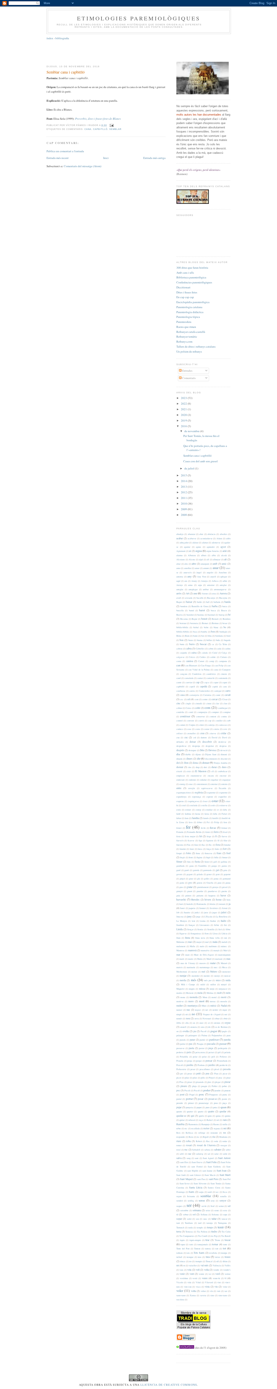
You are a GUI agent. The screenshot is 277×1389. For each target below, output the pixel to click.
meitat (194, 971)
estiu (178, 809)
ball (207, 601)
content (212, 716)
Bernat (205, 623)
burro (192, 644)
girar (191, 878)
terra (178, 1231)
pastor (201, 1048)
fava (191, 822)
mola (199, 992)
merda (183, 980)
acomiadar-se (206, 538)
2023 (184, 398)
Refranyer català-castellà (190, 332)
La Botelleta (221, 916)
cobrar (179, 707)
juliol (223, 912)
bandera (183, 606)
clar (217, 703)
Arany (194, 580)
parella (227, 1039)
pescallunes (205, 1069)
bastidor (190, 614)
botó (228, 635)
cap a (206, 682)
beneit (204, 618)
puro (207, 1107)
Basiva (179, 614)
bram (190, 640)
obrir (225, 1018)
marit (181, 958)
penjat (199, 1060)
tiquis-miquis (195, 1240)
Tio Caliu (226, 1231)
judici (197, 912)
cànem (224, 673)
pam (228, 1035)
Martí (208, 958)
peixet (211, 1052)
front (191, 857)
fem (225, 822)
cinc (178, 703)
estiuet (188, 809)
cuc (186, 737)
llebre (216, 925)
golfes (206, 878)
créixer (179, 733)
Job (177, 912)
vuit (218, 1291)
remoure (214, 1132)
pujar (179, 1107)
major (198, 941)
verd (217, 1273)
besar (224, 623)
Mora (205, 997)
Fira (188, 844)
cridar (223, 733)
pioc (220, 1077)
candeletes (211, 673)
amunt (206, 568)
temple (200, 1227)
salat (216, 1153)
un (177, 1265)
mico (218, 980)
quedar (222, 1111)
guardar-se (212, 891)
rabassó (191, 1119)
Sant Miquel (186, 1179)
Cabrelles (200, 648)
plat (209, 1081)
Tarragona (222, 1222)
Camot (201, 661)
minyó (224, 984)
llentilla (210, 929)
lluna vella (214, 937)
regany (217, 1128)
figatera (209, 840)
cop (209, 720)
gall (215, 861)
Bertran (215, 623)
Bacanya (211, 597)
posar (200, 1098)
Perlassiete (181, 1069)
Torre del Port (183, 1248)
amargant (205, 563)
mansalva (205, 950)
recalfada (195, 1128)
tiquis (182, 1240)
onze (201, 1022)
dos (189, 767)
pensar (209, 1060)
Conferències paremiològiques (194, 282)
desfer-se (222, 741)
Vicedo (179, 1282)
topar (182, 1244)
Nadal (224, 1005)
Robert (199, 1141)
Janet (182, 908)
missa (202, 988)
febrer (199, 822)
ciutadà (198, 703)
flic (210, 844)
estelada (193, 805)
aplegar (223, 576)
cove (225, 728)
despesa (223, 745)
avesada (188, 597)
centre (205, 699)
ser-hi (203, 1206)
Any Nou (201, 576)
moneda (194, 997)
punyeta (189, 1107)
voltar (203, 1291)
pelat (204, 1056)
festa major (190, 836)
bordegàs (223, 631)
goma (216, 878)
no (193, 1014)
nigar (224, 1009)
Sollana (204, 1214)
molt (219, 992)
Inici (106, 158)
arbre (225, 580)
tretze (217, 1256)
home (219, 899)
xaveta (203, 1295)
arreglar (223, 585)
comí (190, 712)
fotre (188, 853)
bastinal (211, 614)
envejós (191, 788)
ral (218, 1119)
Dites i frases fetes (186, 292)
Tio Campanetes (186, 1235)
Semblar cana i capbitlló (66, 72)
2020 (184, 415)
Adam (219, 538)
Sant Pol (226, 1179)
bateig (221, 614)
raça (201, 1119)
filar (225, 840)
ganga (214, 865)
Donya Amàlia (220, 762)
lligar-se (183, 933)
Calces (192, 657)
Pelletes (223, 1056)
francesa (208, 853)
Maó (225, 950)
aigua (198, 551)
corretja (211, 724)
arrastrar (210, 585)
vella (206, 1269)
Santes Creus (214, 1187)
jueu (206, 912)
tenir (221, 1227)
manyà (216, 950)
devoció (223, 750)
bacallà (199, 597)
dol (178, 762)
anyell (213, 576)
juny (189, 916)
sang (189, 1158)
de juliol (189, 468)
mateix (179, 967)
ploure (183, 1086)
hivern (208, 899)
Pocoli (187, 1090)
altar (178, 563)
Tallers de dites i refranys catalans (196, 346)
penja (189, 1060)
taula (190, 1227)
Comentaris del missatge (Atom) (82, 166)
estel (184, 805)
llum (178, 937)
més (193, 980)
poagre (204, 1086)
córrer (201, 724)
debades (180, 741)
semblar (115, 129)
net (206, 1009)
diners (189, 758)
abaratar (191, 534)
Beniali (215, 618)
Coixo (188, 707)
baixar (189, 601)
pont (182, 1094)
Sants (191, 1191)
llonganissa (196, 933)
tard (199, 1222)
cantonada (222, 678)
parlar (182, 1043)
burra (182, 644)
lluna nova (200, 937)
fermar (224, 827)
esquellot (222, 796)
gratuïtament (203, 887)
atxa (214, 593)
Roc (208, 1141)
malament (180, 946)
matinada (191, 967)
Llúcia (224, 933)
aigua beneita (212, 550)
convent (190, 720)
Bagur (179, 601)
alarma (179, 555)
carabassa (180, 690)
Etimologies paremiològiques (138, 18)
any (189, 576)
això (225, 550)
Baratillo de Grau (200, 606)
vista (207, 1286)
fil (218, 840)
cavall (227, 694)
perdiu (190, 1065)
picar (225, 1073)
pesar (192, 1069)
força (208, 848)
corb (228, 720)
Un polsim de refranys (189, 351)
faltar (178, 818)
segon (179, 1196)
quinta (227, 1115)
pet (181, 1073)
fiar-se (224, 836)
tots (188, 1252)
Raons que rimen (186, 327)
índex (50, 38)
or (209, 1022)
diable (188, 754)
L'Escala (208, 916)
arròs (179, 593)
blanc (216, 627)
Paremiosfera (183, 322)
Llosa (215, 933)
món (228, 992)
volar (225, 1286)
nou (188, 1018)
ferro (216, 831)
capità (215, 686)
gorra (182, 882)
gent (218, 874)
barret (202, 610)
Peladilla (184, 1056)
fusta (197, 861)
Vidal (198, 1282)
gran (219, 882)
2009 (184, 509)
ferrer (207, 831)
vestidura (184, 1278)
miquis (192, 988)
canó (178, 678)
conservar (200, 716)
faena (197, 813)
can (178, 665)
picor (178, 1077)
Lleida (179, 929)
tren (199, 1256)
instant (222, 903)
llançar (191, 925)
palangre (180, 1035)
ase (195, 593)
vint (219, 1282)
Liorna (203, 920)
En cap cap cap (185, 297)
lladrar (213, 920)
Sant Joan (222, 1170)
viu (216, 1286)
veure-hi (216, 1278)
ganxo (224, 865)
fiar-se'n (180, 840)
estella (204, 805)
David (214, 737)
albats (203, 555)
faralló (215, 818)
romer (179, 1145)
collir (197, 707)
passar (223, 1044)
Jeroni (224, 908)
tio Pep (214, 1235)
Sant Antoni (224, 1158)
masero (202, 963)
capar (215, 682)
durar (214, 767)
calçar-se (180, 657)
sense (202, 1200)
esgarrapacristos (183, 792)
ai (190, 550)
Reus (191, 1136)
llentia (200, 929)
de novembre (192, 431)
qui (192, 1115)
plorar (227, 1081)
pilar (187, 1077)
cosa (189, 728)
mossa (213, 1001)
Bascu (224, 610)
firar (196, 844)
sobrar (185, 1214)
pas (190, 1043)
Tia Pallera (202, 1231)
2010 (184, 503)
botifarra (219, 635)
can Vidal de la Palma (199, 669)
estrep (198, 809)
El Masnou (200, 771)
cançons (183, 673)
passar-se (180, 1048)
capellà (203, 686)
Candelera (196, 673)
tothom (179, 1252)
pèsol (216, 1069)
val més (204, 1265)
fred (228, 853)
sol (194, 1214)
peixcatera (200, 1052)
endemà (192, 779)
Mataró (224, 963)
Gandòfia (202, 865)
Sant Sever (185, 1183)
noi (225, 1014)
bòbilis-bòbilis (182, 631)
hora (228, 899)
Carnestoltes (204, 690)
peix (189, 1052)
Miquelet (180, 988)
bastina (200, 614)
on (194, 1022)
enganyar (226, 779)
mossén (223, 1001)
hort (181, 903)
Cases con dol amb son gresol (200, 461)
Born (187, 635)
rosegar (224, 1145)
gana (191, 865)
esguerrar (211, 792)
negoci (198, 1009)
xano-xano (181, 1295)
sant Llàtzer (195, 1175)
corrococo (223, 724)
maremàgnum (224, 954)
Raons (216, 1124)
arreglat (179, 589)
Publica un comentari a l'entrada (65, 151)
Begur (194, 618)
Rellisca (189, 1132)
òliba (178, 1022)
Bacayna (223, 597)
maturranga (205, 967)
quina (218, 1115)
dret (205, 767)
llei (225, 925)
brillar (209, 640)
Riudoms (223, 1136)
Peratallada (222, 1060)
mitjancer (223, 988)
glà (198, 878)
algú (201, 559)
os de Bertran (221, 1026)
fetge (209, 836)
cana (87, 129)
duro (224, 767)
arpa (200, 585)
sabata (207, 1149)
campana (223, 661)
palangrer (192, 1035)
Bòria (178, 635)
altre (194, 563)
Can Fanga (206, 665)
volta (193, 1291)
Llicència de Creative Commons (168, 1385)
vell (198, 1269)
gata (225, 870)
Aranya (204, 580)
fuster (207, 861)
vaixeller (193, 1265)
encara (211, 775)
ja (229, 903)
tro (190, 1261)
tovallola (213, 1252)
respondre (180, 1136)
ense (191, 784)
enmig (182, 784)
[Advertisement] (138, 50)
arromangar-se (220, 589)
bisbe (206, 627)
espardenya (181, 796)
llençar (190, 929)
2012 (184, 492)
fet (200, 836)
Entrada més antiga (154, 158)
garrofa (196, 870)
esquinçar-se (193, 801)
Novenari (207, 1018)
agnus (198, 546)
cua (178, 737)
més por (207, 980)
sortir (189, 1218)
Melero (213, 971)
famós (206, 818)
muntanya (192, 1005)
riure (178, 1141)
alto (186, 563)
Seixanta (191, 1196)
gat (217, 870)
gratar (190, 887)
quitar (182, 1119)
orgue (227, 1022)
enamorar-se (196, 775)
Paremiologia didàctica (189, 312)
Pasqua (200, 1043)
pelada (227, 1052)
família (195, 818)
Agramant (180, 550)
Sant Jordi (181, 1175)
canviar (188, 682)
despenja (196, 745)
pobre (224, 1086)
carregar (217, 690)
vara (181, 1269)
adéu (228, 538)
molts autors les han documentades (198, 114)
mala (215, 941)
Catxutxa (207, 694)
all (208, 559)
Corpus (192, 724)
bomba (204, 631)
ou (177, 1031)
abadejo (180, 534)
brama (200, 640)
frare (219, 853)
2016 (184, 426)
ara (185, 580)
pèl (219, 1052)
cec (181, 699)
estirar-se (223, 805)
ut (184, 1265)
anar (216, 567)
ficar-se (191, 840)
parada (183, 1039)
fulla (216, 857)
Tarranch (180, 1227)
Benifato (226, 618)
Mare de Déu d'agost (204, 954)
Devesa (212, 750)
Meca (224, 967)
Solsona (215, 1214)
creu (202, 733)
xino (212, 1295)
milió (202, 984)
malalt (224, 941)
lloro (207, 933)
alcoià (224, 555)
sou (197, 1218)
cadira (227, 648)
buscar (203, 644)
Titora (217, 1240)
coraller (219, 720)
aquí (178, 580)
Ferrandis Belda (194, 831)
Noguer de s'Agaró (212, 1014)
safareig (199, 1153)
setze (208, 1210)
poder (206, 1090)
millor (213, 984)
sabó (182, 1153)
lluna (187, 937)
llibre (228, 929)
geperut (227, 874)
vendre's (226, 1269)
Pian (216, 1073)
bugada (227, 640)
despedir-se (181, 745)
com (207, 707)
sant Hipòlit (192, 1170)
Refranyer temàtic (186, 336)
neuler (215, 1009)
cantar (200, 678)
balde (199, 601)
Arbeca (215, 580)
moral (214, 997)
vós (211, 1291)
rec (186, 1128)
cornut (182, 724)
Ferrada (179, 831)
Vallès (227, 1265)
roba (188, 1141)
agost (223, 546)
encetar (223, 775)
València (217, 1265)
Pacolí (203, 1031)
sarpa (201, 1191)
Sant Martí (225, 1175)
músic (213, 1005)
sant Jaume (207, 1170)
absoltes (223, 534)
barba (214, 606)
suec (205, 1218)
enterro (224, 784)
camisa (189, 661)
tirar (207, 1240)
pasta (191, 1048)
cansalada (188, 678)
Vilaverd (209, 1282)
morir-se (180, 1001)
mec (216, 967)
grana (227, 882)
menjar (183, 975)
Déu (202, 750)
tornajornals (202, 1244)
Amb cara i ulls (185, 273)
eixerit (179, 771)
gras (181, 887)
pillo (203, 1077)
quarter (190, 1111)
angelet (210, 572)
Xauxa (193, 1295)
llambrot (180, 925)
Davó (224, 737)
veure (205, 1278)
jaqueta (192, 908)
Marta (200, 958)
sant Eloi (184, 1162)
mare (187, 954)
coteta (216, 728)
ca (213, 644)
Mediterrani (181, 971)
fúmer (179, 861)
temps (210, 1227)
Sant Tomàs (216, 1183)
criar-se (212, 733)
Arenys (179, 585)
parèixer (214, 1039)
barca (224, 606)
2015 (184, 475)
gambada (180, 865)
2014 (184, 481)
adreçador (184, 542)
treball (179, 1256)
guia (178, 895)
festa (178, 836)
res (224, 1132)
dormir (179, 767)
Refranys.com (184, 341)
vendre (216, 1269)
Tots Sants (199, 1252)
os (209, 1026)
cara (225, 686)
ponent (227, 1090)
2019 (184, 420)
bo (225, 627)
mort (202, 1001)
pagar (214, 1031)
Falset (224, 813)
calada (205, 652)
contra (224, 716)
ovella (186, 1031)
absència (212, 534)
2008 (184, 515)
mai (190, 941)
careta (192, 690)
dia (178, 754)
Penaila (179, 1060)
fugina (199, 857)
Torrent (197, 1248)
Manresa (180, 950)
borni (195, 635)
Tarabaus (189, 1222)
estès (213, 805)
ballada (217, 601)
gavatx (179, 874)
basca (213, 610)
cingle (188, 703)
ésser (205, 801)
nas (188, 1009)
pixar (189, 1081)
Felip (216, 822)
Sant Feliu (211, 1162)
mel (203, 971)
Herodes (195, 899)
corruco (179, 728)
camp (211, 661)
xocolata (180, 1299)
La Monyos (181, 920)
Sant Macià (210, 1175)
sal (209, 1153)
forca (200, 848)
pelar (195, 1056)
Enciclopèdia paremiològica (192, 302)
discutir (224, 758)
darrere (204, 737)
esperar (209, 796)
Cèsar (224, 699)
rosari (189, 1145)
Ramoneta (193, 1124)
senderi (179, 1200)
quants (179, 1111)
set (229, 1206)
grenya (215, 887)
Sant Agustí (208, 1158)
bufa (218, 640)
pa (194, 1031)
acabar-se (192, 538)
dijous (198, 754)
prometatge (204, 1103)
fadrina (188, 813)
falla (215, 813)
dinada (179, 758)
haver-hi (181, 899)
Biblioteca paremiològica (191, 277)
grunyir (179, 891)
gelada (200, 874)
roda (216, 1141)
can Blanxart (191, 665)
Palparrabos (217, 1035)
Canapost (226, 669)
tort (216, 1248)
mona (182, 997)
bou (182, 640)
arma (190, 585)
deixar (193, 741)
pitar (228, 1077)
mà (225, 937)
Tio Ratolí (225, 1235)
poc (178, 1090)
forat (192, 848)
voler (179, 1290)
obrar (217, 1018)
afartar (205, 542)
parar (192, 1039)
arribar (206, 589)
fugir (208, 857)
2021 (184, 409)
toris (191, 1244)
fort (225, 848)
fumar (224, 857)
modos (179, 992)
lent (193, 920)
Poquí (192, 1094)
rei (225, 1128)
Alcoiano (180, 559)
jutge (198, 916)
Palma (204, 1035)
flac (203, 844)
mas (228, 958)
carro (227, 690)
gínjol (182, 878)
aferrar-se (216, 542)
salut (225, 1153)
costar (206, 728)
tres (208, 1257)
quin (210, 1115)
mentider (196, 975)
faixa (207, 813)
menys (217, 975)
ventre (201, 1273)
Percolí (179, 1065)
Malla (192, 946)
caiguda (183, 652)
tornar (215, 1244)
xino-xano (222, 1295)
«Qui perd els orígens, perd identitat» (198, 170)
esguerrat (223, 792)
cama (178, 661)
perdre (211, 1065)
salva (179, 1158)
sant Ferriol (196, 1166)
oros (203, 1026)
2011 (184, 498)
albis (214, 555)
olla (187, 1022)
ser (189, 1205)
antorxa (179, 576)
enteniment (202, 784)
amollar (187, 568)
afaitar (195, 542)
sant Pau (201, 1179)
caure (218, 694)
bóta (210, 635)
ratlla (225, 1124)
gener (209, 874)
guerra (224, 891)
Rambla (180, 1124)
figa (200, 840)
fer (188, 827)
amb (215, 563)
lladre (223, 920)
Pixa (181, 1081)
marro (190, 958)
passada (211, 1043)
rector (206, 1128)
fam (186, 818)
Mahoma (180, 941)
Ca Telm (223, 644)
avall (178, 597)
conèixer (185, 716)
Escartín (222, 788)
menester (226, 971)
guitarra (199, 895)
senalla (223, 1196)
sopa (225, 1214)
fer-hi (203, 827)
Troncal (209, 1261)
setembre (184, 1210)
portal (179, 1098)
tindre (214, 1231)
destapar (192, 750)
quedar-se (181, 1115)
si (177, 1214)
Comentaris (189, 378)
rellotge (201, 1132)
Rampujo (205, 1124)
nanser (179, 1009)
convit (201, 720)
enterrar (214, 784)
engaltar (214, 779)
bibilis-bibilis (182, 627)
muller (179, 1005)
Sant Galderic (214, 1166)
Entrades (187, 371)
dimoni (224, 754)
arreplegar (193, 589)
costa (197, 728)
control (179, 720)
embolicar (222, 771)
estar (215, 801)
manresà (192, 950)
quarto (200, 1111)
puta (215, 1107)
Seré (213, 1206)
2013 (184, 487)
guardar (199, 891)
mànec (224, 946)
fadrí (178, 813)
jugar (214, 912)
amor (197, 568)
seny (213, 1200)
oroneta (193, 1026)
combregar (222, 707)
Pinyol (212, 1077)
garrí (178, 870)
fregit (182, 857)
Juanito (187, 912)
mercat (227, 975)
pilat (195, 1077)
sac (189, 1153)
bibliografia (62, 38)
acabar (179, 538)
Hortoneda (201, 903)
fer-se (213, 828)
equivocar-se (207, 788)
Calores (223, 657)
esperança (196, 796)
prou (216, 1103)
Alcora (192, 559)
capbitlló (100, 129)
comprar (215, 712)
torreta (208, 1248)
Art (187, 593)
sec (217, 1191)
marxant (218, 958)
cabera (179, 648)
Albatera (192, 555)
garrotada (207, 870)
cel (188, 699)
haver (223, 895)
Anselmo (223, 572)
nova (197, 1018)
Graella (209, 882)
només (179, 1018)
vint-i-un (188, 1286)
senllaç (191, 1200)
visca (198, 1286)
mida (227, 980)
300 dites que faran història (192, 268)
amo (178, 568)
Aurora (223, 593)
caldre (213, 657)
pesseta (226, 1069)
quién (201, 1115)
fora (218, 844)
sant (196, 1158)
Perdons (201, 1065)
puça (224, 1103)
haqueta (212, 895)
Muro (204, 1005)
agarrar (187, 546)
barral (191, 610)
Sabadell (196, 1149)
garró (186, 870)
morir (224, 997)
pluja (194, 1086)
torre (225, 1244)
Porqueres (213, 1094)
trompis (198, 1261)
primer (191, 1103)
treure (227, 1256)
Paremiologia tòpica (188, 317)
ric (198, 1136)
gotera (199, 882)
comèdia (180, 712)
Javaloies (214, 908)
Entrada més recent (58, 158)
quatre (211, 1111)
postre (224, 1098)
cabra (189, 648)
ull (217, 1261)
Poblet (214, 1086)
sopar (179, 1218)
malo (202, 946)
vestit (194, 1278)
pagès (224, 1031)
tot (224, 1248)
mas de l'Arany (187, 963)
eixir (189, 771)
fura (189, 861)
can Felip (219, 665)
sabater (217, 1149)
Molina (210, 992)
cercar (215, 699)
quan (224, 1107)
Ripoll (206, 1136)
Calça (224, 652)
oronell (183, 1026)
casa (182, 694)
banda (227, 601)
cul (194, 737)
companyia (202, 712)
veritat (227, 1273)
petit (198, 1073)
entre (178, 788)
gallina (224, 861)
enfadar (203, 779)
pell (213, 1056)
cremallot (191, 733)
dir (198, 758)
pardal (202, 1039)
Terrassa (189, 1231)
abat (201, 534)
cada (219, 648)
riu (213, 1136)
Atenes (205, 593)
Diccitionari (183, 287)
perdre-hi (223, 1065)
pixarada (200, 1081)
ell (212, 771)
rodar (224, 1141)
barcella (180, 610)
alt (225, 559)
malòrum (213, 946)
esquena (180, 801)
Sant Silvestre (200, 1183)
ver (209, 1273)
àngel (198, 572)
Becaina (184, 618)
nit (186, 1014)
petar (189, 1073)
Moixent (189, 992)
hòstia (212, 903)
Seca (225, 1191)
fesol (225, 831)
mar (178, 954)
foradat (183, 848)
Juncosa (180, 916)
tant (178, 1222)
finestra (179, 844)
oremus (217, 1022)
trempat (190, 1256)
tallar (214, 1218)
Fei (208, 822)
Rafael (210, 1119)
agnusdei (211, 546)
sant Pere (213, 1179)
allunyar (216, 559)
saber (228, 1149)
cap (198, 682)
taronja (209, 1222)
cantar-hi (210, 678)
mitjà (212, 988)
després (180, 750)
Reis (178, 1132)
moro (191, 1001)
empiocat (180, 775)
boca (195, 631)
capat (224, 682)
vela (189, 1269)
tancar (224, 1218)
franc (198, 853)
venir (182, 1273)
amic (224, 563)
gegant (190, 874)
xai (225, 1291)
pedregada (222, 1048)
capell (192, 686)
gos (190, 882)
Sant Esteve (197, 1162)
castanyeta (194, 694)
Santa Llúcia (195, 1187)
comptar (226, 712)
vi (225, 1278)
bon (213, 631)
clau (225, 703)
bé (229, 614)
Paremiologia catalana (189, 307)
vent (192, 1273)
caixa (193, 652)
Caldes (203, 657)
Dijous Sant (210, 754)
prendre (179, 1103)
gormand (226, 878)
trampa (224, 1252)
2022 (184, 403)
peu (207, 1073)
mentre (207, 975)
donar (205, 763)
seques (179, 1206)
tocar (227, 1240)
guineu (188, 895)
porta (224, 1094)
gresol (224, 887)
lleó (220, 929)
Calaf (214, 652)
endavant (180, 779)
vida (189, 1282)
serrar (221, 1206)
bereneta (194, 623)
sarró (210, 1191)
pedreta (179, 1052)
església (199, 792)
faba (225, 809)
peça (210, 1048)
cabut (210, 648)
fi (216, 836)
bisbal (196, 627)
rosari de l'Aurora (206, 1145)
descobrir (207, 741)
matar (213, 963)
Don (186, 762)
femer (179, 827)
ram (225, 1119)
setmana (197, 1210)
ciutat (208, 703)
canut (178, 682)
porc (201, 1094)
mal (207, 941)
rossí (178, 1149)
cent (196, 699)
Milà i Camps (188, 984)
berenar (183, 623)
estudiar (209, 809)
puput (199, 1107)
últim (225, 1261)
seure (216, 1210)
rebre (178, 1128)
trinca (182, 1261)
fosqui (179, 853)
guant (189, 891)
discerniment (211, 758)
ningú (178, 1014)
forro (217, 848)
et (218, 809)
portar (189, 1099)
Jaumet (202, 908)
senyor (222, 1200)
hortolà (190, 903)
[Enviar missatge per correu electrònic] (111, 125)
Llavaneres (204, 925)
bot (202, 635)
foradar (227, 844)
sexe (225, 1210)
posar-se (212, 1098)
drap (198, 767)
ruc (186, 1149)
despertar (210, 745)
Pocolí (197, 1090)
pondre (218, 1090)
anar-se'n (188, 572)
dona (195, 762)
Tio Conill (202, 1235)
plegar (218, 1081)
